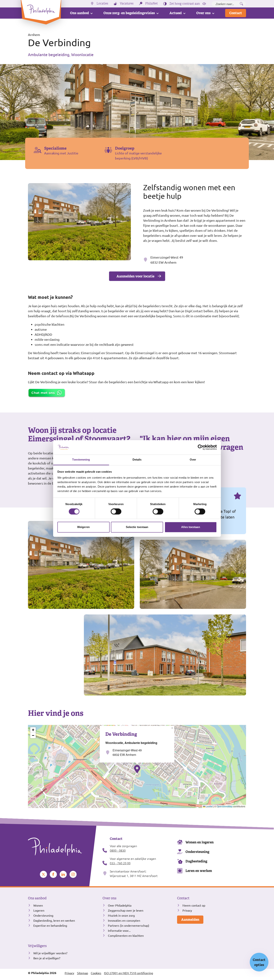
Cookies (96, 973)
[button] (137, 769)
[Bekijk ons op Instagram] (73, 874)
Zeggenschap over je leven (125, 910)
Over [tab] (193, 459)
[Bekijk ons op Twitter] (43, 874)
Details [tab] (137, 459)
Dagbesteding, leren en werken (54, 920)
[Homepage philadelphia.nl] (62, 847)
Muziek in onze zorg (121, 915)
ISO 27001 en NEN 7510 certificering (128, 973)
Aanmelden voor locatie (135, 276)
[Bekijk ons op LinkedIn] (63, 874)
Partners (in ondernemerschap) (128, 925)
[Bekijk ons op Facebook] (53, 874)
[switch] (116, 512)
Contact (235, 13)
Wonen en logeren (199, 842)
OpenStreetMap (225, 806)
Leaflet (209, 806)
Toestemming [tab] (81, 459)
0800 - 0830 (118, 850)
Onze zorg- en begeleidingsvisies (129, 13)
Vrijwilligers (37, 946)
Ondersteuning (197, 852)
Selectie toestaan (137, 527)
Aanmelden (190, 919)
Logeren (38, 910)
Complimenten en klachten (126, 935)
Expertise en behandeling (50, 925)
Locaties (102, 3)
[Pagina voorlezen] (204, 3)
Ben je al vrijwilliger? (46, 958)
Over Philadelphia (119, 905)
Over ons (203, 13)
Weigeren (83, 527)
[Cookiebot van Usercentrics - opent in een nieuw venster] (200, 447)
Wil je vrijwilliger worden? (50, 953)
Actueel (175, 13)
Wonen (38, 905)
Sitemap (82, 973)
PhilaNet (151, 3)
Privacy (187, 910)
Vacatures (126, 3)
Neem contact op (193, 905)
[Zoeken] (241, 4)
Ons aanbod (79, 13)
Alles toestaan (190, 527)
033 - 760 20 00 (120, 863)
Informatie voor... (119, 930)
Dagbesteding (196, 861)
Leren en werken (198, 871)
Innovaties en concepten (124, 920)
